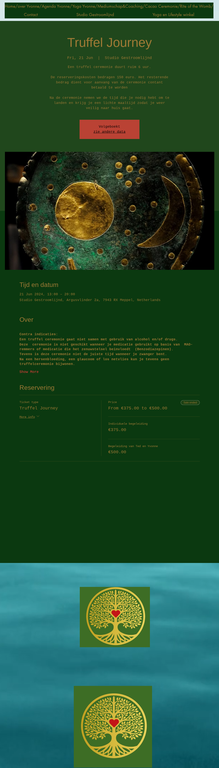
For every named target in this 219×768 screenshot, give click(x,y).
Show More (29, 372)
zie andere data (109, 132)
